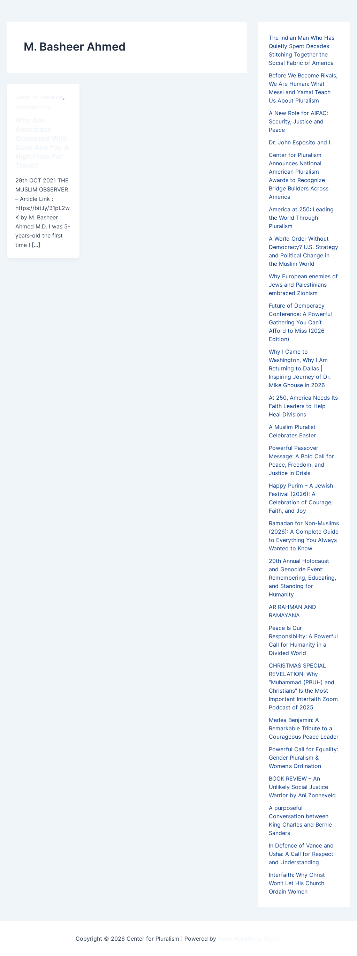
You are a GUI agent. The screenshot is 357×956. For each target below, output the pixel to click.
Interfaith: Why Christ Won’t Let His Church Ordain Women (297, 883)
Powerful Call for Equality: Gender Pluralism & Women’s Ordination (303, 757)
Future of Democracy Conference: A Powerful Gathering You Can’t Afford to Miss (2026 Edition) (300, 322)
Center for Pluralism (39, 97)
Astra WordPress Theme (249, 938)
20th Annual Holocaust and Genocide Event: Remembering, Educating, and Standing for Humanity (302, 577)
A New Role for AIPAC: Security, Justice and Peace (298, 121)
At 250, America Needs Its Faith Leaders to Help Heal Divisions (303, 406)
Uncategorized (33, 107)
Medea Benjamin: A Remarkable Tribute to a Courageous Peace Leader (304, 728)
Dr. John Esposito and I (299, 142)
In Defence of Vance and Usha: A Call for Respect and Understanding (301, 854)
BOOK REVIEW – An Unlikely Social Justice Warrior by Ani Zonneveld (302, 787)
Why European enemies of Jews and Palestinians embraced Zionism (303, 284)
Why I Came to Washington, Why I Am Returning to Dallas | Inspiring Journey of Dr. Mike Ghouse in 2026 (300, 368)
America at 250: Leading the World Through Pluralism (301, 217)
